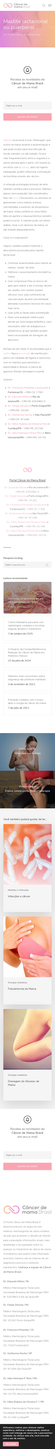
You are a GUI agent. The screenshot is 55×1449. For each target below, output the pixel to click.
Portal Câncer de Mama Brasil (24, 34)
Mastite (7, 140)
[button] (50, 5)
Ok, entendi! (11, 1444)
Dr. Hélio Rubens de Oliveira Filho (28, 424)
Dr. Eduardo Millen (19, 396)
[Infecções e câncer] (27, 868)
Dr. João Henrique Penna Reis (25, 433)
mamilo (25, 167)
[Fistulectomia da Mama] (27, 960)
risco (15, 198)
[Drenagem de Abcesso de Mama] (27, 1055)
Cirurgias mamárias (17, 982)
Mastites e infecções (18, 890)
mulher (7, 353)
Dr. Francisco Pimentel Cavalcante (28, 387)
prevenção (24, 353)
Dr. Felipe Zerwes (18, 406)
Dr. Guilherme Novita (20, 415)
